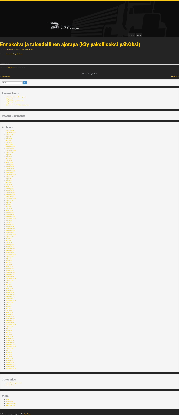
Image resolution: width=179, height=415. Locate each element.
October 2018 (10, 276)
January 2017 (10, 316)
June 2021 (9, 221)
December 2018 (10, 272)
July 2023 (8, 179)
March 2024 (9, 163)
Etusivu (131, 35)
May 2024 (8, 159)
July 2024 (8, 155)
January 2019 (10, 270)
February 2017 (10, 314)
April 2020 (9, 242)
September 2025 (11, 133)
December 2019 (10, 248)
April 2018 (9, 286)
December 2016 (10, 318)
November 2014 (10, 364)
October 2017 (10, 298)
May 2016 (8, 332)
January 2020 (10, 246)
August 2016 (9, 326)
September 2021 (11, 218)
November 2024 (10, 147)
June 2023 (9, 181)
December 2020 (10, 228)
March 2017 (9, 312)
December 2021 (10, 214)
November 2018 (10, 274)
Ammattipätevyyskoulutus (14, 54)
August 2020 (9, 236)
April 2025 (9, 143)
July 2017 (8, 304)
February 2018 (10, 290)
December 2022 (10, 193)
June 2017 (9, 306)
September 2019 (11, 254)
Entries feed (9, 401)
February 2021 (10, 224)
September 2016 (11, 324)
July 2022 (8, 203)
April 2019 (9, 264)
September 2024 (11, 151)
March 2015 (9, 358)
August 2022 (9, 200)
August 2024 (9, 153)
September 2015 (11, 346)
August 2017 (9, 302)
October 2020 (10, 232)
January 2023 (10, 191)
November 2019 (10, 250)
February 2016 (10, 338)
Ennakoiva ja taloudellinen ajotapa (16, 97)
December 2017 (10, 294)
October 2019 (10, 252)
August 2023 (9, 177)
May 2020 (8, 241)
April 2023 (9, 185)
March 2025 (9, 145)
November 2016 (10, 320)
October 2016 (10, 322)
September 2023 (11, 175)
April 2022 (9, 209)
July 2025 (8, 137)
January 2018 (10, 292)
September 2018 (11, 278)
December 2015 (10, 342)
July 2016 (8, 328)
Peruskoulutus (10, 385)
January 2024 (10, 167)
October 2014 (10, 366)
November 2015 (10, 344)
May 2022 (8, 207)
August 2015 (9, 348)
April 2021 (9, 222)
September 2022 (11, 199)
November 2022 (10, 195)
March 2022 (9, 210)
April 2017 (9, 310)
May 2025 (8, 141)
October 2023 (10, 172)
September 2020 (11, 235)
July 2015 (8, 350)
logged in (11, 67)
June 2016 (9, 330)
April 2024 (9, 161)
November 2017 (10, 296)
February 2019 (10, 268)
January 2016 (10, 340)
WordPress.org (10, 405)
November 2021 (10, 217)
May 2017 (8, 308)
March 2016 (9, 336)
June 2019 (9, 260)
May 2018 (8, 284)
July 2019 (8, 259)
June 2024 (9, 157)
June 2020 (9, 238)
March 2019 (9, 266)
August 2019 (9, 256)
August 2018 (9, 280)
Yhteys (139, 35)
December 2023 (10, 169)
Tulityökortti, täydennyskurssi (15, 101)
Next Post (175, 76)
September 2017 (11, 300)
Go (24, 83)
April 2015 (9, 356)
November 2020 (10, 231)
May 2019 (8, 262)
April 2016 (9, 334)
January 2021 (10, 227)
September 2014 (11, 368)
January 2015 (10, 362)
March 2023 (9, 186)
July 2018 (8, 282)
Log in (7, 399)
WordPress (27, 414)
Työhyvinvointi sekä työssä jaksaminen (18, 105)
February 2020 (10, 245)
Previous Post (5, 76)
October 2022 (10, 197)
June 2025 (9, 139)
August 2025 (9, 135)
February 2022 (10, 213)
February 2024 (10, 165)
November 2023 (10, 171)
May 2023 (8, 183)
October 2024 (10, 149)
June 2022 (9, 204)
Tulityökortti (9, 99)
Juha (22, 49)
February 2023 (10, 189)
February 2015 (10, 360)
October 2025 (10, 131)
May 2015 (8, 354)
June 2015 (9, 352)
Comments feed (11, 403)
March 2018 (9, 288)
